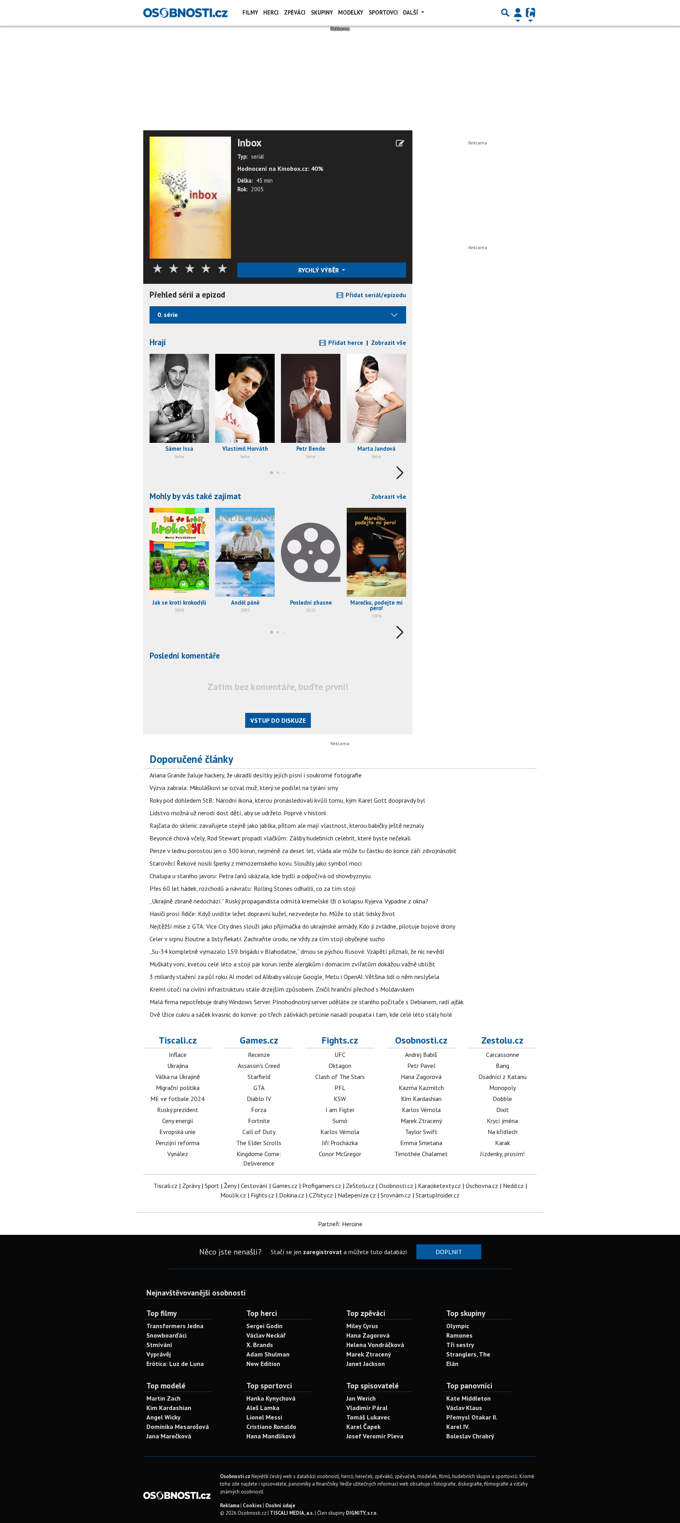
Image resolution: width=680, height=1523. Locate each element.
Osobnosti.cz (421, 1040)
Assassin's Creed (259, 1066)
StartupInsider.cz (438, 1195)
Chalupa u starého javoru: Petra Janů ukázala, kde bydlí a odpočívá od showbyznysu (260, 876)
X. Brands (259, 1345)
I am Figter (340, 1110)
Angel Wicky (163, 1417)
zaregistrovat (322, 1252)
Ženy (230, 1186)
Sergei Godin (264, 1326)
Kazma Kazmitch (421, 1088)
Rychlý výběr (319, 270)
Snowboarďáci (166, 1335)
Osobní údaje (280, 1505)
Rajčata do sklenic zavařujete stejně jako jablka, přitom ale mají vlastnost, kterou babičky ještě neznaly (287, 825)
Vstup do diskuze (278, 720)
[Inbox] (190, 197)
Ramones (459, 1335)
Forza (258, 1110)
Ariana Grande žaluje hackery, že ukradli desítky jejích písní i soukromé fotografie (256, 775)
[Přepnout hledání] (505, 12)
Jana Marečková (168, 1436)
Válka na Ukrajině (177, 1077)
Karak (502, 1143)
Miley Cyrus (362, 1326)
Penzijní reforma (177, 1143)
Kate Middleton (468, 1398)
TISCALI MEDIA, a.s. (292, 1513)
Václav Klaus (464, 1408)
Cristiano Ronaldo (271, 1426)
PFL (340, 1088)
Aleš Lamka (262, 1408)
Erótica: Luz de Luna (175, 1364)
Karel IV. (457, 1426)
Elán (452, 1364)
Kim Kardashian (421, 1099)
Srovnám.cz (396, 1195)
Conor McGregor (340, 1154)
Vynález (177, 1154)
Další (411, 12)
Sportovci (383, 12)
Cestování (254, 1186)
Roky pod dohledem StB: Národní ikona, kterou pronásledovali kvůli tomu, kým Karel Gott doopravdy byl (287, 800)
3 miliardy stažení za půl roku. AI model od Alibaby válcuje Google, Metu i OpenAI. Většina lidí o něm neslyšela (294, 977)
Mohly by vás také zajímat (195, 496)
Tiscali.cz (178, 1040)
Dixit (502, 1110)
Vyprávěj (158, 1354)
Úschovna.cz (482, 1186)
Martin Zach (163, 1398)
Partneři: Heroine (340, 1224)
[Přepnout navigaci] (518, 12)
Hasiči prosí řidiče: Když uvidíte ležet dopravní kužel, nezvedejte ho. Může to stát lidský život (272, 914)
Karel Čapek (363, 1426)
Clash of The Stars (340, 1077)
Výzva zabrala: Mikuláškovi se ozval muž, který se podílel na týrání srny (244, 788)
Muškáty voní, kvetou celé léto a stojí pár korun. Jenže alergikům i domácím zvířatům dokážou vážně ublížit (292, 964)
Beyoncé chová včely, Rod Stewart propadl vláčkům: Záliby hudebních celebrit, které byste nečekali (280, 838)
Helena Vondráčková (375, 1345)
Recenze (259, 1055)
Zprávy (191, 1186)
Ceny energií (177, 1121)
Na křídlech (502, 1132)
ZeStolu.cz (360, 1186)
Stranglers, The (468, 1354)
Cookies (252, 1505)
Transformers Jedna (174, 1326)
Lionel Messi (264, 1417)
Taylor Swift (421, 1132)
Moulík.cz (233, 1195)
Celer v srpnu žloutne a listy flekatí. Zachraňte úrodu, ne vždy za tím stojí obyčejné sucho (267, 939)
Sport (212, 1186)
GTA (258, 1088)
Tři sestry (460, 1345)
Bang (502, 1066)
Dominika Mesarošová (177, 1426)
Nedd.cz (513, 1186)
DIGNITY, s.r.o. (362, 1513)
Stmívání (159, 1345)
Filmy (250, 12)
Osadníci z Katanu (503, 1077)
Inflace (178, 1055)
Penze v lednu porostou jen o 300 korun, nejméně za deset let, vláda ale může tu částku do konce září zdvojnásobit (303, 851)
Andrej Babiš (421, 1055)
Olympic (457, 1326)
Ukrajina (177, 1066)
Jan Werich (361, 1398)
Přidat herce (345, 342)
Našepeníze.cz (357, 1195)
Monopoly (502, 1088)
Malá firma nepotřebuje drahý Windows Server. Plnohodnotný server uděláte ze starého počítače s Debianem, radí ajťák (307, 1002)
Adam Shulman (268, 1354)
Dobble (502, 1099)
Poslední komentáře (185, 655)
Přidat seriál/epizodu (375, 295)
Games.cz (259, 1040)
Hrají (158, 342)
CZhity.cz (321, 1195)
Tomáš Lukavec (368, 1417)
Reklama (229, 1505)
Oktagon (340, 1066)
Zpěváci (294, 12)
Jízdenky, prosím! (502, 1154)
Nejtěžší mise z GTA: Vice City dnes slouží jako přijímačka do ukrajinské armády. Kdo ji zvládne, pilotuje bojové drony (302, 926)
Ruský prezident (177, 1110)
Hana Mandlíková (271, 1436)
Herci (271, 12)
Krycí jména (502, 1121)
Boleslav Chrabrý (470, 1436)
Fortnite (259, 1121)
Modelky (350, 12)
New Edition (263, 1364)
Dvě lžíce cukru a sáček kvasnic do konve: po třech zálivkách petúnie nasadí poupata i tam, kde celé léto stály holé (301, 1014)
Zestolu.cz (502, 1040)
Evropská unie (177, 1132)
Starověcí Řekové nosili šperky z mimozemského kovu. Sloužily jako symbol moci (256, 863)
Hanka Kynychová (271, 1398)
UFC (340, 1055)
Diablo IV (259, 1099)
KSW (340, 1099)
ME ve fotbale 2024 (177, 1099)
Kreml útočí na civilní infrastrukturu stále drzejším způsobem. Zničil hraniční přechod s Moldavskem (282, 989)
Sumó (340, 1121)
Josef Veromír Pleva (374, 1436)
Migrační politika (178, 1088)
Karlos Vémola (339, 1132)
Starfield (259, 1077)
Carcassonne (502, 1055)
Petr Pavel (421, 1066)
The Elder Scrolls (258, 1143)
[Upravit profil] (400, 143)
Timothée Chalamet (421, 1154)
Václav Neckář (266, 1335)
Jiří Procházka (340, 1143)
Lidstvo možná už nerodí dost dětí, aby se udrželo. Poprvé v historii (238, 813)
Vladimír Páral (367, 1408)
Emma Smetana (421, 1143)
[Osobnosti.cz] (185, 12)
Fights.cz (340, 1040)
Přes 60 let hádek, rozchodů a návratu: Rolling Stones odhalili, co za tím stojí (253, 888)
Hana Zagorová (421, 1077)
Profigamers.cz (321, 1186)
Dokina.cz (291, 1195)
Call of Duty (258, 1132)
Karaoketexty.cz (439, 1186)
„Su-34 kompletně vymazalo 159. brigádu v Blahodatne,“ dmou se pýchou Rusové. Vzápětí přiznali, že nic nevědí (297, 951)
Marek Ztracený (421, 1121)
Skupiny (322, 12)
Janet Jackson (365, 1364)
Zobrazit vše (388, 342)
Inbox (249, 143)
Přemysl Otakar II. (471, 1417)
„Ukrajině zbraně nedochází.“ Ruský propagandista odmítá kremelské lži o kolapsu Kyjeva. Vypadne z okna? (289, 901)
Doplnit (449, 1252)
